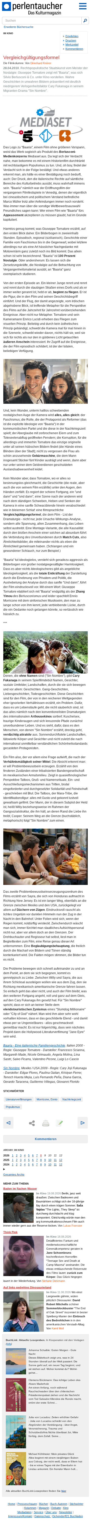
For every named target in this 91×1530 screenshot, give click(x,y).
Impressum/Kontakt (20, 1516)
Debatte (56, 1507)
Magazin (44, 1507)
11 (55, 1159)
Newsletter (65, 1512)
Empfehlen (71, 36)
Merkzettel (71, 44)
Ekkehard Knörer (40, 63)
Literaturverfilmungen (19, 1099)
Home (11, 1503)
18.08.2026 (64, 1236)
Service (38, 1512)
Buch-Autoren (58, 1503)
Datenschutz (42, 1516)
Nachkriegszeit (71, 1099)
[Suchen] (85, 20)
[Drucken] (45, 1123)
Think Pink (10, 1232)
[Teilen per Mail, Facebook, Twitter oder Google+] (31, 1123)
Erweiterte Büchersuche (18, 26)
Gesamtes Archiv (14, 1174)
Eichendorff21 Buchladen (67, 1516)
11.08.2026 (64, 1292)
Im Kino (8, 33)
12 (60, 1159)
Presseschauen (27, 1503)
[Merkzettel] (59, 1123)
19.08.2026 (54, 1193)
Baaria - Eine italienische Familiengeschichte (34, 1045)
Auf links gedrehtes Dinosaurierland (27, 1287)
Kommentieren (74, 48)
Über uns (51, 1512)
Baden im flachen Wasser (20, 1188)
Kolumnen (30, 1507)
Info (9, 1343)
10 (49, 1159)
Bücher (43, 1503)
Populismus (13, 1106)
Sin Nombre (11, 1068)
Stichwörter (76, 1503)
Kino (66, 1507)
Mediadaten (24, 1512)
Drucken (70, 40)
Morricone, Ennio (47, 1099)
